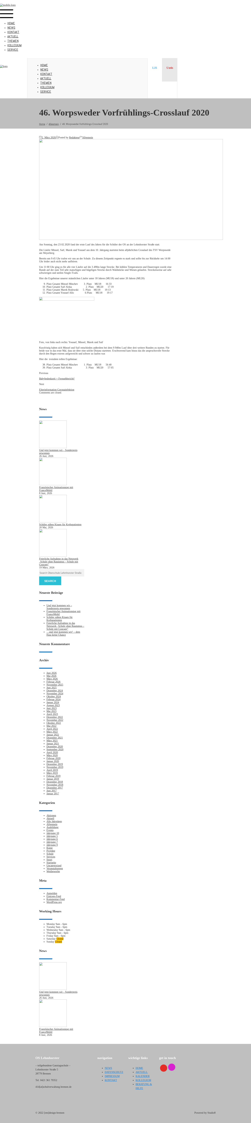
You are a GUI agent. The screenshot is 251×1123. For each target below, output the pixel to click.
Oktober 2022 (53, 723)
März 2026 (52, 678)
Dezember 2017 (54, 787)
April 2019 (52, 770)
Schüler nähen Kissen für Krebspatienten (60, 524)
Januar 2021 (52, 743)
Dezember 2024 (54, 690)
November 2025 (54, 684)
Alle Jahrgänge (54, 821)
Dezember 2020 (54, 746)
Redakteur (74, 137)
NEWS (11, 27)
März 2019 (52, 773)
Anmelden (51, 893)
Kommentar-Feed (55, 899)
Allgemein (87, 137)
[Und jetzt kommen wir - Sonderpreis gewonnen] (53, 447)
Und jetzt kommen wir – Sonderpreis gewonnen (59, 607)
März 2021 (52, 740)
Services (50, 856)
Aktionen (51, 815)
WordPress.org (54, 902)
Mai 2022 (51, 726)
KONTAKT (13, 32)
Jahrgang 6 (52, 839)
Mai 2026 (51, 676)
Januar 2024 (52, 702)
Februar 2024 (53, 699)
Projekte (50, 850)
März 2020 (52, 755)
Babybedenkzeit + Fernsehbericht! (57, 378)
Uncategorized (53, 865)
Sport (49, 859)
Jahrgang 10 (52, 833)
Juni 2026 (51, 673)
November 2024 (54, 693)
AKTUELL (12, 36)
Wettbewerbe (53, 871)
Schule (49, 853)
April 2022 (52, 729)
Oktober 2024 (53, 696)
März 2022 (52, 731)
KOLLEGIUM (14, 45)
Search (50, 581)
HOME (11, 23)
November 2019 (54, 767)
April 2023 (52, 714)
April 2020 (52, 752)
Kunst (49, 848)
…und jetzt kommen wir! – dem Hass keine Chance (63, 633)
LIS (154, 67)
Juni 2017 (51, 790)
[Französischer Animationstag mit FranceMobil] (53, 484)
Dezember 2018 (54, 781)
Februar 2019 (53, 776)
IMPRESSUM (112, 1076)
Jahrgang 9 (52, 845)
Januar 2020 (52, 761)
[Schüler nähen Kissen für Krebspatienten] (53, 521)
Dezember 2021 (54, 737)
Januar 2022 (52, 734)
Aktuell (50, 818)
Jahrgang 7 (52, 842)
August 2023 (53, 705)
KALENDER (143, 1076)
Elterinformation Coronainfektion (56, 389)
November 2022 (54, 720)
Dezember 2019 (54, 764)
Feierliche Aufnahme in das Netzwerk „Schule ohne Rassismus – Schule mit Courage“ (58, 561)
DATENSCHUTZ (114, 1072)
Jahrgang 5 (52, 836)
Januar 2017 (52, 793)
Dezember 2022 (54, 717)
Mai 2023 (51, 711)
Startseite (51, 862)
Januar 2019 (52, 779)
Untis (169, 67)
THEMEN (13, 41)
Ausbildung (52, 827)
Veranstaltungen (54, 868)
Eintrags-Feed (53, 896)
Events (49, 830)
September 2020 (54, 749)
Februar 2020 (53, 758)
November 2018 (54, 784)
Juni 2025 (51, 687)
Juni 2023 (51, 708)
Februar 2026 (53, 681)
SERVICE (12, 49)
